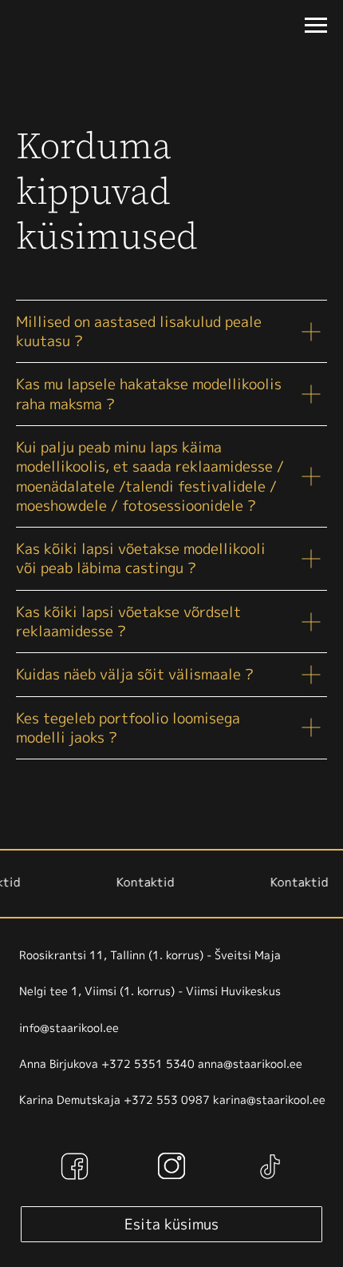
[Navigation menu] (316, 26)
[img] (75, 1166)
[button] (171, 1224)
